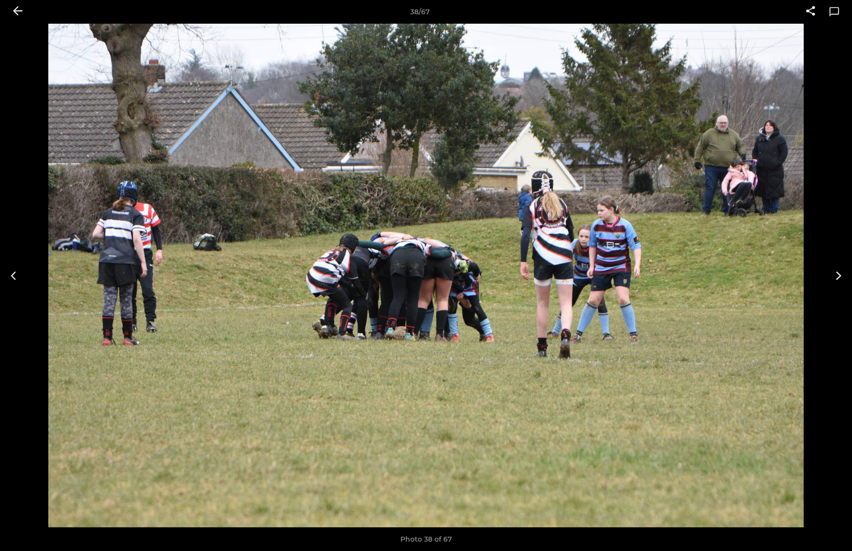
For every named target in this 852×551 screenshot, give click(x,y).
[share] (810, 12)
